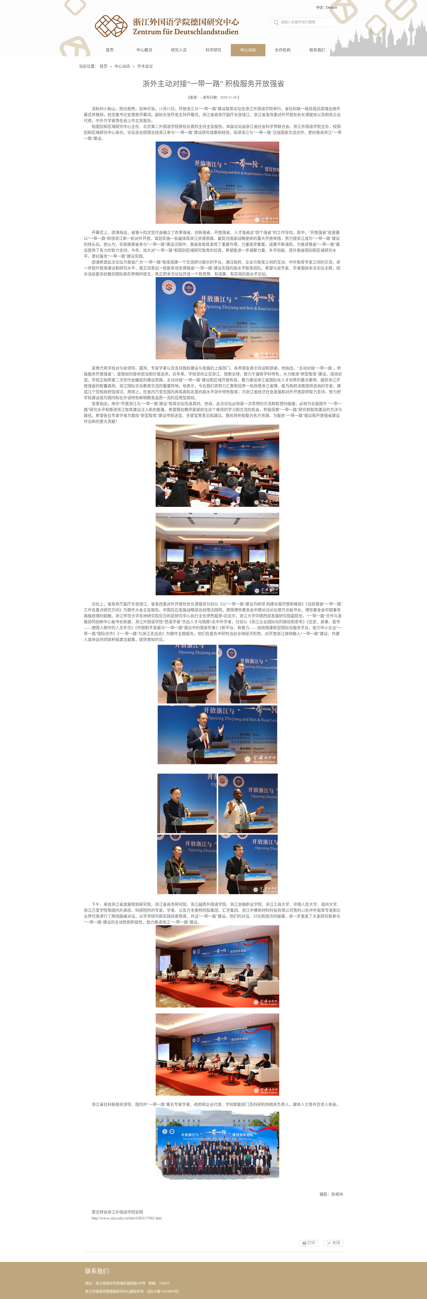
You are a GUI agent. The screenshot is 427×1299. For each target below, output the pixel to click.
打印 (311, 1243)
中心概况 (144, 50)
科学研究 (213, 50)
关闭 (336, 1243)
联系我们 (317, 50)
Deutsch (331, 7)
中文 (319, 7)
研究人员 (179, 50)
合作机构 (283, 50)
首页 (110, 50)
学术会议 (145, 66)
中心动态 (248, 50)
